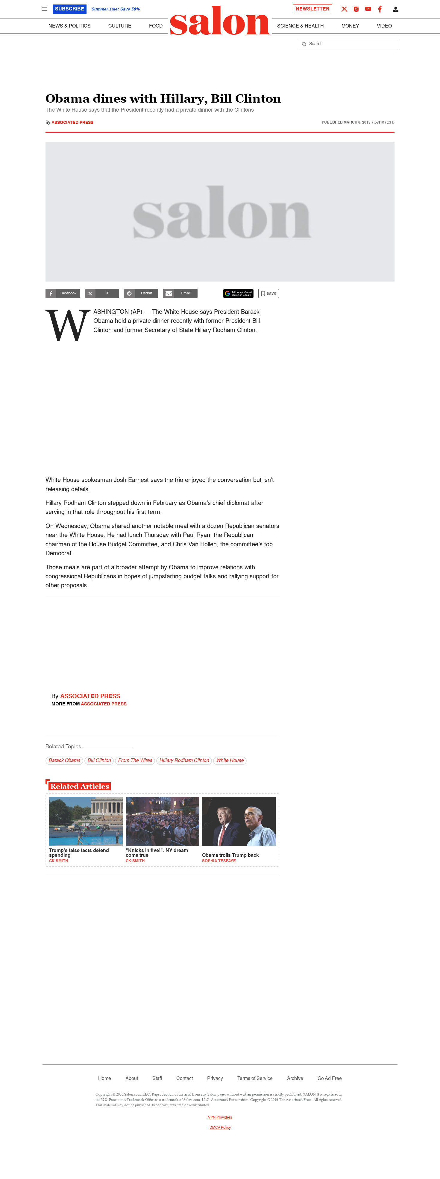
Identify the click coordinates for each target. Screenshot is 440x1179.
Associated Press (72, 123)
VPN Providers (220, 1117)
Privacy (215, 1078)
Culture (119, 26)
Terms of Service (255, 1078)
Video (384, 26)
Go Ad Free (330, 1078)
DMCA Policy (220, 1128)
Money (350, 26)
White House (230, 760)
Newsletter (313, 9)
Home (104, 1078)
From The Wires (135, 760)
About (131, 1078)
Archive (295, 1078)
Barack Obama (64, 760)
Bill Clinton (99, 760)
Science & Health (300, 26)
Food (156, 26)
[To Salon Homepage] (220, 20)
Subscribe (69, 9)
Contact (184, 1078)
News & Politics (69, 26)
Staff (157, 1078)
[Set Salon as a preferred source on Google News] (238, 293)
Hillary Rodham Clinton (184, 760)
